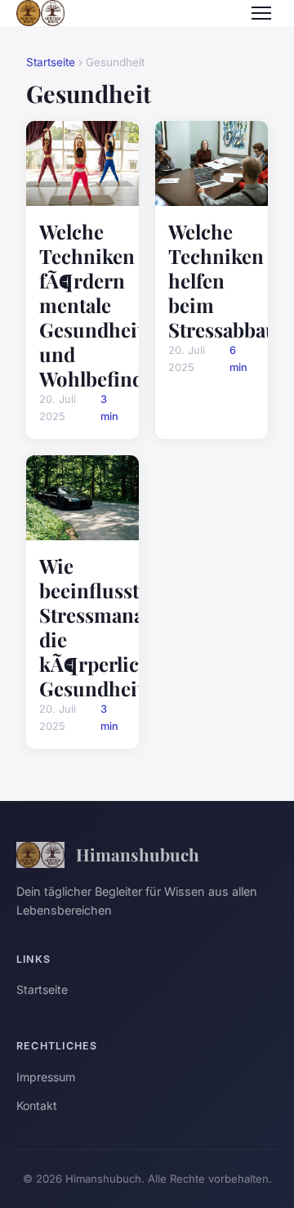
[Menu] (261, 13)
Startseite (50, 62)
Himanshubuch (137, 854)
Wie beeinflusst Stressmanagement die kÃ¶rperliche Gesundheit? (125, 627)
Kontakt (36, 1105)
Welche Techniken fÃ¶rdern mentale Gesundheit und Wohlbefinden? (107, 304)
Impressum (45, 1077)
